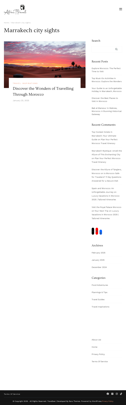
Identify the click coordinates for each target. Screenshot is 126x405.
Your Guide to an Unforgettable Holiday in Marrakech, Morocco (107, 90)
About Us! (96, 340)
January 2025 (98, 260)
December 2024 (99, 267)
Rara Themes (74, 401)
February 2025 (98, 253)
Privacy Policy (98, 354)
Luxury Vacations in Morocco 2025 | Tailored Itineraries (105, 215)
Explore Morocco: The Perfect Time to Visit (106, 70)
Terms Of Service (100, 361)
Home (94, 347)
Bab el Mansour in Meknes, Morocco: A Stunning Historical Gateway (106, 111)
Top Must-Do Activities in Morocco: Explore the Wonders (107, 80)
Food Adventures (100, 285)
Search (96, 40)
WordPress (96, 401)
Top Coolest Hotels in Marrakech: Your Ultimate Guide (104, 136)
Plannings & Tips (99, 292)
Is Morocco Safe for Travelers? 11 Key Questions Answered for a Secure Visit (106, 177)
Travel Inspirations (25, 83)
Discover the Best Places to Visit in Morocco (105, 99)
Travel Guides (98, 299)
